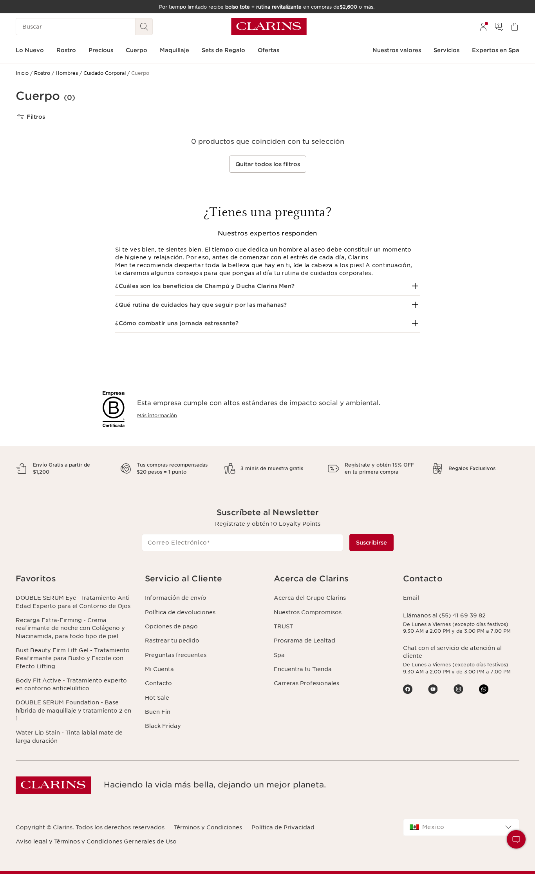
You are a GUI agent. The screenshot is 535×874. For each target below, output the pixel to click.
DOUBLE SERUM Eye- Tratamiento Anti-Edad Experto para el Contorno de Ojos (74, 602)
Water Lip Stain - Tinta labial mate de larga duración (69, 736)
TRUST (283, 626)
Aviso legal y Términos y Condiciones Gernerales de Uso (96, 841)
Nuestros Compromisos (308, 612)
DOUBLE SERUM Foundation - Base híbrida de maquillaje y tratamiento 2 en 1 (73, 710)
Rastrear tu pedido (172, 640)
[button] (267, 286)
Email (411, 598)
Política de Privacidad (282, 827)
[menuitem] (483, 26)
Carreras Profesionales (306, 683)
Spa (279, 655)
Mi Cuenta (159, 669)
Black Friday (163, 726)
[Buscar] (144, 26)
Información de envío (175, 598)
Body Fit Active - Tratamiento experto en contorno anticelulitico (71, 684)
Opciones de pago (171, 626)
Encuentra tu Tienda (303, 669)
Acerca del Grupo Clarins (310, 598)
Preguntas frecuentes (175, 655)
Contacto (158, 683)
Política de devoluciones (180, 612)
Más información (157, 415)
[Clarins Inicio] (269, 26)
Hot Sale (157, 698)
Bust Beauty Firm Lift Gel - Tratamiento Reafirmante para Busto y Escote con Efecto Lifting (73, 658)
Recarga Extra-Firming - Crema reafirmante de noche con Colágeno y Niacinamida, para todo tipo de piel (70, 628)
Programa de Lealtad (304, 640)
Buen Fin (157, 712)
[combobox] (461, 827)
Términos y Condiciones (208, 827)
